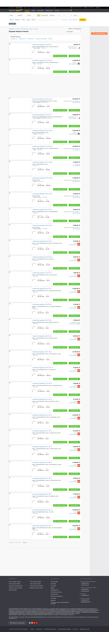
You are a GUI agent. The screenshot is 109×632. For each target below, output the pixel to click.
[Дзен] (37, 623)
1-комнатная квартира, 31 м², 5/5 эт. (42, 272)
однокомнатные (13, 38)
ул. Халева (51, 274)
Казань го (34, 46)
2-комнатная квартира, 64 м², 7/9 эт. (42, 351)
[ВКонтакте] (30, 623)
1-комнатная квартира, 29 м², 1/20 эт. (42, 193)
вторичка (50, 38)
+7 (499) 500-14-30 (85, 595)
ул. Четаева (54, 101)
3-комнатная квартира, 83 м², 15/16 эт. (42, 130)
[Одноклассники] (32, 623)
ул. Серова (51, 511)
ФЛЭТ (75, 243)
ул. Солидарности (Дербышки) (54, 306)
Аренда (33, 10)
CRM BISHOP (74, 322)
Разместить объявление (18, 622)
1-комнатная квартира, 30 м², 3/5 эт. (42, 494)
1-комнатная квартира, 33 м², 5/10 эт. (42, 241)
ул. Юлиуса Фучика (53, 448)
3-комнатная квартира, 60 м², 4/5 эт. (42, 415)
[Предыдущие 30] (9, 542)
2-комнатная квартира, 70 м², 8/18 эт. (42, 60)
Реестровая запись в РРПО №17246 (66, 613)
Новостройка (45, 15)
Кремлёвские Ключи (72, 46)
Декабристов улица (53, 322)
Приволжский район (41, 46)
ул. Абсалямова (55, 243)
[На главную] (16, 10)
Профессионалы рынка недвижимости (72, 101)
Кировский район (40, 164)
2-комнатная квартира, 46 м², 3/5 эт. (42, 336)
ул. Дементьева (55, 385)
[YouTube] (34, 623)
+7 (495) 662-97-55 (85, 583)
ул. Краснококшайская (53, 211)
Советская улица (53, 46)
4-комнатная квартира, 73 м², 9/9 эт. (42, 44)
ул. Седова (50, 369)
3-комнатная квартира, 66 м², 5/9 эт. (42, 525)
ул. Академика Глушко (52, 62)
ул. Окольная (51, 338)
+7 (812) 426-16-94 (85, 585)
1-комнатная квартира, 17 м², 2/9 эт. (42, 383)
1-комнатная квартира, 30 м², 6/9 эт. (42, 320)
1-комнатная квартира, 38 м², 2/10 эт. (42, 399)
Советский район (40, 62)
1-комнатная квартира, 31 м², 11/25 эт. (42, 162)
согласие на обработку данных (81, 617)
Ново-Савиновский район (42, 101)
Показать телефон (61, 56)
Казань (47, 46)
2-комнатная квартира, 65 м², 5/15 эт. (42, 510)
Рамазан (75, 62)
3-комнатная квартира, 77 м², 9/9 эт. (42, 114)
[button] (30, 50)
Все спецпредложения (99, 33)
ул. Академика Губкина (53, 290)
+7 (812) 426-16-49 (85, 591)
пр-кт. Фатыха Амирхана (57, 527)
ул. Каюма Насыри (53, 432)
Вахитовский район (41, 132)
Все (39, 15)
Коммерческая (49, 10)
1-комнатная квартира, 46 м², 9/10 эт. (42, 257)
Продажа (27, 10)
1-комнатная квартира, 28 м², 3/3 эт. (42, 430)
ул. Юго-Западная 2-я (53, 353)
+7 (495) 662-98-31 (85, 589)
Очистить (65, 19)
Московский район (41, 322)
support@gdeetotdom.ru (86, 601)
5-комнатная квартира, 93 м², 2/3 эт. (42, 288)
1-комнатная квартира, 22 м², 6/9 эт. (42, 304)
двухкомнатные (22, 38)
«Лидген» (24, 613)
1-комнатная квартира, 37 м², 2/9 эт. (42, 478)
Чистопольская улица (56, 116)
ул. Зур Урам (51, 259)
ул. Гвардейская (51, 496)
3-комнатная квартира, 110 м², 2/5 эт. (42, 99)
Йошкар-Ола (77, 164)
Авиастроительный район (42, 385)
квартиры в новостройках (41, 38)
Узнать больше (74, 56)
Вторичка (52, 15)
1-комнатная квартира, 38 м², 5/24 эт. (42, 209)
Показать (82, 19)
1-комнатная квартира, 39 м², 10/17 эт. (42, 367)
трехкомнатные (30, 38)
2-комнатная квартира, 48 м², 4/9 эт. (42, 462)
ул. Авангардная (52, 417)
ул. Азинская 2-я (51, 401)
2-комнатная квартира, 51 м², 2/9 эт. (42, 446)
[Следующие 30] (26, 542)
